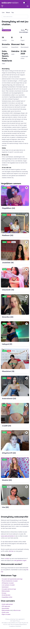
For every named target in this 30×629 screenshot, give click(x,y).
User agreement (20, 619)
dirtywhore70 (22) (9, 453)
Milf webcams (6, 606)
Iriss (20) (5, 507)
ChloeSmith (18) (8, 290)
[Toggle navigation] (27, 6)
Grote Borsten (6, 595)
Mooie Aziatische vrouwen (10, 581)
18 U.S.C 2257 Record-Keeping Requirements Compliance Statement (15, 625)
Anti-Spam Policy (14, 621)
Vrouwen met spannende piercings (12, 579)
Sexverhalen (5, 608)
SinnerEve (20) (7, 317)
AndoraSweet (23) (9, 399)
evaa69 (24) (6, 426)
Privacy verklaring (10, 619)
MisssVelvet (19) (8, 371)
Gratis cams (5, 612)
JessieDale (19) (8, 263)
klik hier (11, 551)
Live (3, 12)
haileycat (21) (7, 344)
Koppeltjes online (7, 597)
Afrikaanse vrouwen (8, 583)
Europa (4, 593)
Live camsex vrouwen (8, 585)
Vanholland (5, 587)
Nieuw (8, 12)
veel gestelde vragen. (20, 560)
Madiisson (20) (7, 235)
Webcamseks (6, 591)
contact (7, 558)
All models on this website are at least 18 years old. (15, 622)
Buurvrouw (17, 610)
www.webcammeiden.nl (8, 536)
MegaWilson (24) (8, 208)
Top (12, 12)
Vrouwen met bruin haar (9, 589)
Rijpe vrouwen (6, 614)
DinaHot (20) (7, 480)
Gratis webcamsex (7, 604)
